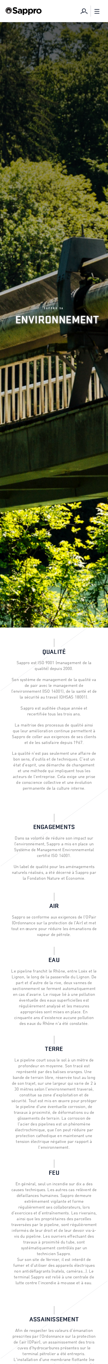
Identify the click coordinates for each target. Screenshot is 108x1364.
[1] (83, 11)
